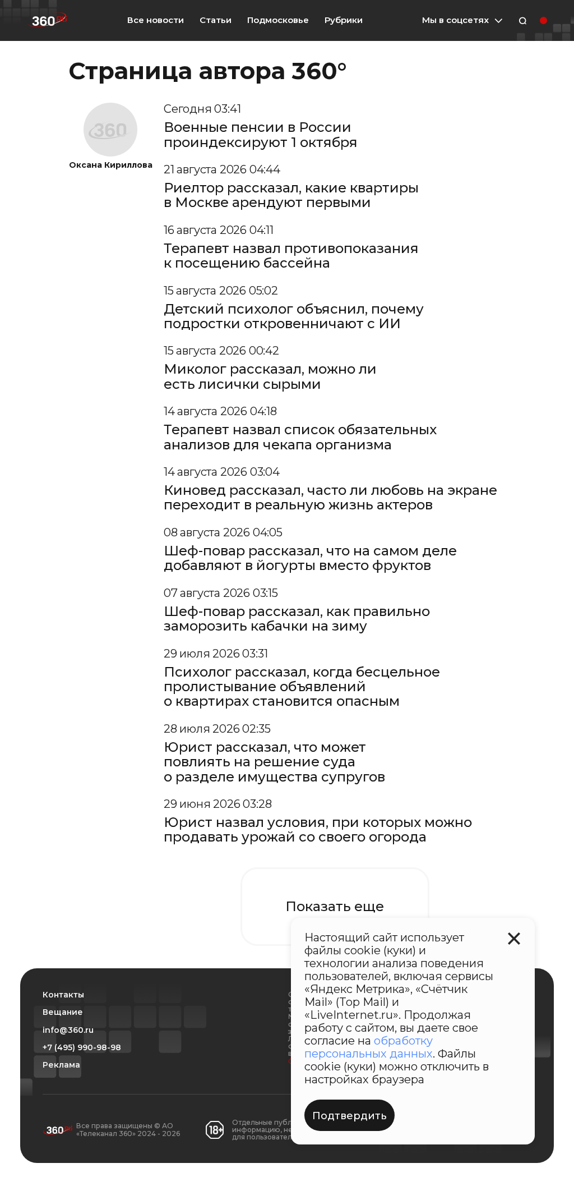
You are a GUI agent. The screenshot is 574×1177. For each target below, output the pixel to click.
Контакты (63, 995)
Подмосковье (278, 20)
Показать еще (334, 906)
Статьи (216, 20)
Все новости (155, 20)
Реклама (61, 1065)
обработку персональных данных (368, 1047)
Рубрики (344, 20)
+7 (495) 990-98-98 (82, 1047)
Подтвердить (349, 1116)
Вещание (63, 1012)
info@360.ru (68, 1030)
